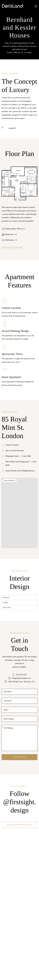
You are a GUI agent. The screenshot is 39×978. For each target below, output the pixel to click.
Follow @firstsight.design (19, 825)
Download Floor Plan (12, 247)
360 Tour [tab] (7, 607)
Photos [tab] (6, 597)
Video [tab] (5, 602)
